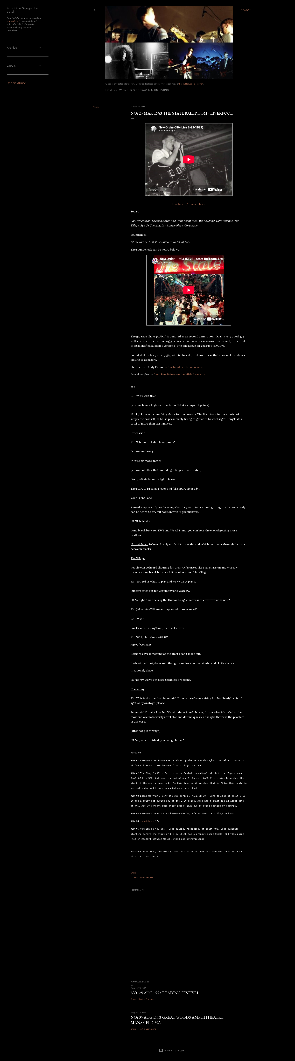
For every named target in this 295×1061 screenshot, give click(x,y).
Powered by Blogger (174, 1050)
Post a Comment (147, 999)
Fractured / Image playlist (189, 204)
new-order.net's (14, 21)
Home (109, 90)
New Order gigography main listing (142, 90)
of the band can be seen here (183, 367)
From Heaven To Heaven (191, 83)
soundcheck (147, 821)
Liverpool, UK (146, 877)
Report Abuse (16, 83)
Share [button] (96, 106)
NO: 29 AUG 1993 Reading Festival (165, 992)
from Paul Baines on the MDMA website (179, 374)
